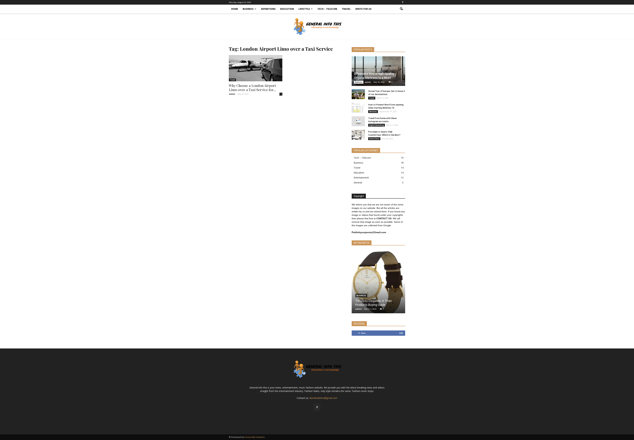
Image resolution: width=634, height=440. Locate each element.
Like (401, 333)
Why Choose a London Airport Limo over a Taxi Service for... (252, 87)
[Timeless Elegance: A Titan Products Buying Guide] (378, 283)
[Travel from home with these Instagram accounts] (358, 121)
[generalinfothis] (317, 26)
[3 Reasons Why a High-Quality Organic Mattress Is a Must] (378, 71)
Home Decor (374, 138)
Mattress (358, 82)
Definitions (268, 8)
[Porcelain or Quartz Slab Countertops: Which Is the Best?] (358, 135)
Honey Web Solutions (255, 437)
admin (232, 94)
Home (234, 8)
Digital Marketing (376, 125)
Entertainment (361, 177)
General (358, 182)
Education (287, 8)
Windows (373, 111)
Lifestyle (304, 8)
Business (248, 8)
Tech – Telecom (327, 8)
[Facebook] (402, 2)
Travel (346, 8)
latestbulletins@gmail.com (323, 398)
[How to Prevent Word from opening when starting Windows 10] (358, 108)
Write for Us (363, 8)
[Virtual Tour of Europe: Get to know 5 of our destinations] (358, 94)
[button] (401, 9)
